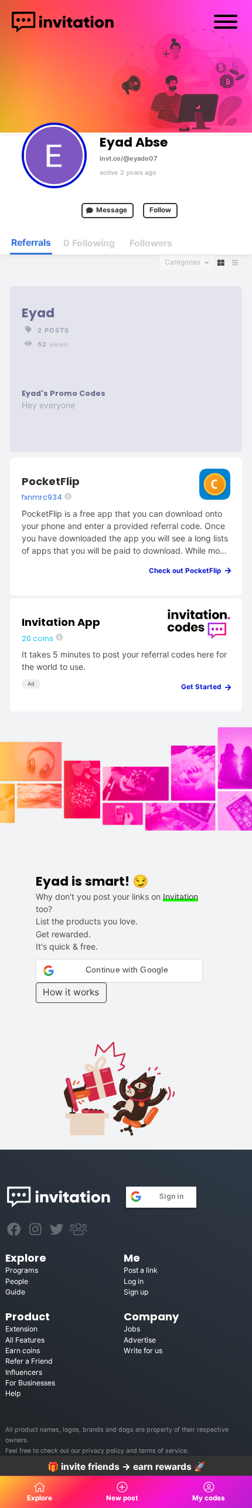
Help (13, 1393)
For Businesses (30, 1382)
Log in (134, 1281)
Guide (15, 1291)
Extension (21, 1328)
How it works (71, 992)
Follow (160, 210)
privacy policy (103, 1451)
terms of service (163, 1451)
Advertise (140, 1340)
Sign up (136, 1291)
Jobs (132, 1328)
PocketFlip (51, 481)
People (16, 1281)
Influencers (23, 1372)
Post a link (141, 1270)
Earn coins (22, 1350)
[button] (119, 970)
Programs (21, 1270)
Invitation (180, 897)
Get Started (203, 687)
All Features (25, 1340)
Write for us (143, 1350)
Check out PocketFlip (187, 571)
